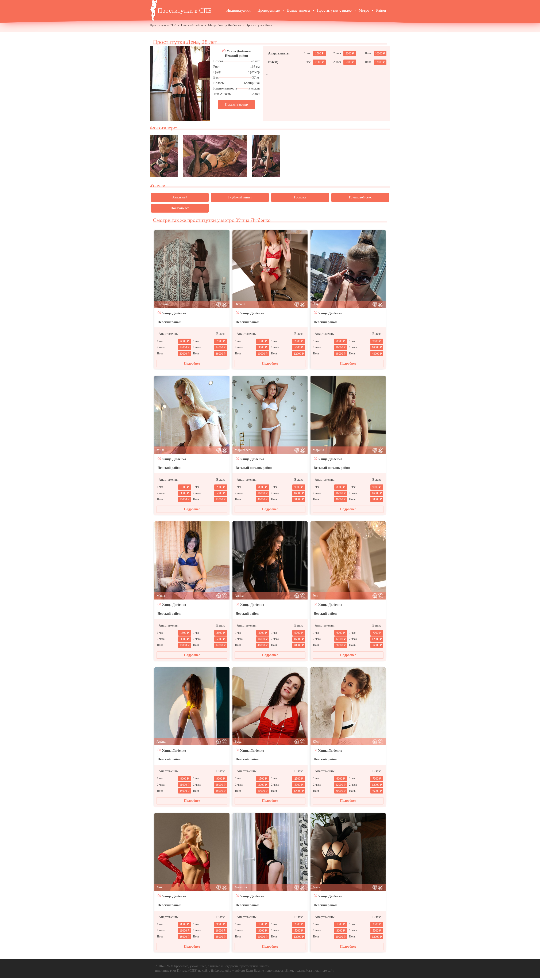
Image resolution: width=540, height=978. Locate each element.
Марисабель (243, 450)
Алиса (239, 595)
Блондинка (252, 83)
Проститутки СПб (163, 25)
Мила (161, 450)
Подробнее (192, 363)
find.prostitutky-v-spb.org (228, 970)
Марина (318, 450)
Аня (159, 887)
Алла (316, 887)
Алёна (161, 741)
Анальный (180, 197)
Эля (315, 595)
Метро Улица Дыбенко (224, 25)
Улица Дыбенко (239, 51)
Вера (238, 741)
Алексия (241, 887)
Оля (315, 304)
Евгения (163, 304)
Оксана (240, 304)
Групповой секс (360, 197)
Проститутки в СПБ (185, 10)
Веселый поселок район (254, 467)
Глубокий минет (240, 197)
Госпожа (300, 197)
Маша (161, 595)
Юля (316, 741)
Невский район (192, 25)
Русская (254, 88)
